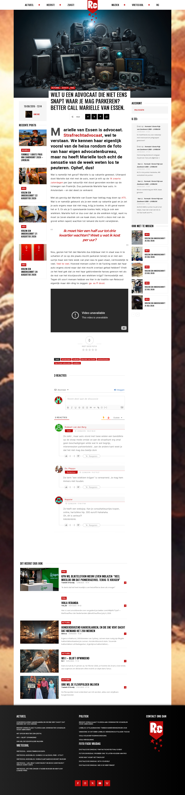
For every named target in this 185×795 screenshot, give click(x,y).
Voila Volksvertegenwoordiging (93, 736)
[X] (94, 116)
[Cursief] (72, 407)
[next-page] (137, 314)
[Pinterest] (100, 116)
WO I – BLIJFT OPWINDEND (75, 658)
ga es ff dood (97, 283)
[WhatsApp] (106, 116)
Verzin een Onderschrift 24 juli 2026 (155, 255)
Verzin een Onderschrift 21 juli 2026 (155, 304)
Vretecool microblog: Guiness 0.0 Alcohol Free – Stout (40, 755)
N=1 (62, 661)
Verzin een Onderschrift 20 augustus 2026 (29, 271)
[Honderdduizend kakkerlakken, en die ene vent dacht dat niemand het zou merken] (39, 632)
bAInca (64, 634)
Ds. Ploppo (70, 468)
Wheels (25, 150)
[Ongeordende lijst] (87, 407)
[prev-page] (133, 314)
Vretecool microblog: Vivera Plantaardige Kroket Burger (41, 759)
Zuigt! (65, 88)
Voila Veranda (69, 603)
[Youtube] (100, 783)
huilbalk (76, 359)
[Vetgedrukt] (68, 407)
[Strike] (79, 407)
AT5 (123, 197)
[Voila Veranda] (39, 605)
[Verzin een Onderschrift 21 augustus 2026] (33, 214)
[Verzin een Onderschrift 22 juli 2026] (137, 286)
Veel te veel (62, 263)
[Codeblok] (94, 407)
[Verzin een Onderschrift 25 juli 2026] (137, 237)
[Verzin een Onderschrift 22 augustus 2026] (33, 176)
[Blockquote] (91, 407)
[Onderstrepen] (75, 407)
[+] (105, 407)
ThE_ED (64, 606)
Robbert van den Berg (75, 427)
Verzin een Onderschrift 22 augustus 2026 (29, 195)
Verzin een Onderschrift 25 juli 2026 (155, 239)
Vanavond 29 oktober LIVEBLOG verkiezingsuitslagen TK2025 (104, 732)
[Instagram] (85, 783)
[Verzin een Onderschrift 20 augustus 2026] (33, 252)
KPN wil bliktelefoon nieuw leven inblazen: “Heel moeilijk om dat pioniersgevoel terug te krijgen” (90, 578)
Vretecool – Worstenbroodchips (31, 751)
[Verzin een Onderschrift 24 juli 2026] (137, 254)
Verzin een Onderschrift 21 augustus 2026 (29, 233)
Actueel (55, 88)
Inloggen (120, 390)
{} (102, 407)
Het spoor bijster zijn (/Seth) (29, 733)
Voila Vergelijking (86, 740)
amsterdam (66, 359)
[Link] (98, 407)
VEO (24, 188)
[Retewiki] (107, 783)
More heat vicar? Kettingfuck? (92, 757)
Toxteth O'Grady (67, 583)
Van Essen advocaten (63, 363)
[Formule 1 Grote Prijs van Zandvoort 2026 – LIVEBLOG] (33, 138)
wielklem (76, 363)
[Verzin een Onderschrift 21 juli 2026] (137, 302)
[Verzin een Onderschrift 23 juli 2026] (137, 270)
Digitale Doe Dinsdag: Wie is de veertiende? (97, 765)
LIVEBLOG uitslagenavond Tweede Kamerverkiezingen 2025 (103, 728)
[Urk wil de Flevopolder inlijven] (39, 687)
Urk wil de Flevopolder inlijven (80, 684)
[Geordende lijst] (83, 407)
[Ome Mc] (29, 114)
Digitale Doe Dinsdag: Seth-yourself (94, 761)
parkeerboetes (103, 359)
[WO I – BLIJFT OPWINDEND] (39, 660)
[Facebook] (88, 116)
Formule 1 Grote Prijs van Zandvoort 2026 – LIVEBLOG (32, 157)
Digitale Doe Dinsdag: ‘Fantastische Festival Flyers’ (100, 749)
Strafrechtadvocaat (83, 135)
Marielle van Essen (88, 359)
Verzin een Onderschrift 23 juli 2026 (155, 272)
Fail (72, 88)
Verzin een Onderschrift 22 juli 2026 (155, 288)
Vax (139, 164)
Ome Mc (37, 114)
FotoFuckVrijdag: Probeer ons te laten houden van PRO (103, 753)
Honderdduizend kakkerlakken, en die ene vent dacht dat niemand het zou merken (93, 629)
